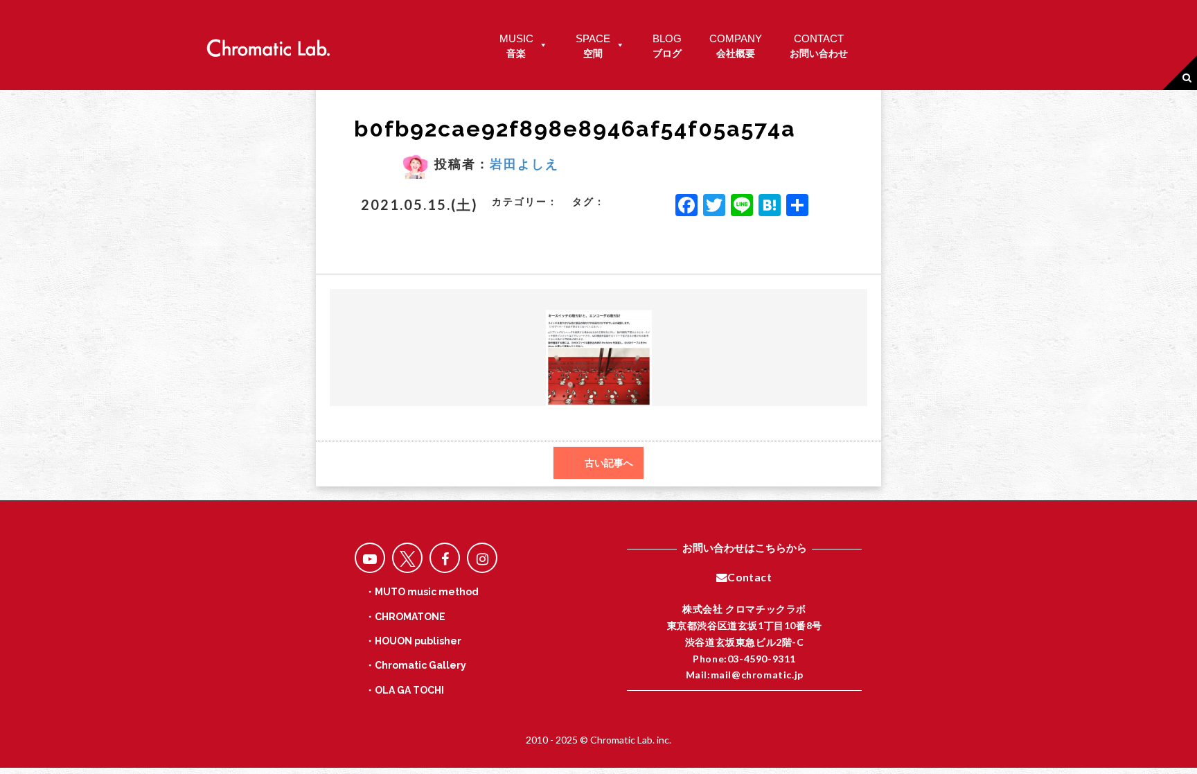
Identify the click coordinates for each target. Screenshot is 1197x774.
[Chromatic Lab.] (268, 44)
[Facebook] (686, 206)
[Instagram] (482, 558)
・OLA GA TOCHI (404, 690)
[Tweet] (407, 558)
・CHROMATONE (405, 616)
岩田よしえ (524, 163)
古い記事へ (609, 462)
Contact (749, 577)
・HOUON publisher (413, 641)
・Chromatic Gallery (415, 665)
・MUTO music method (422, 591)
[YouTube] (370, 558)
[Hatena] (769, 206)
